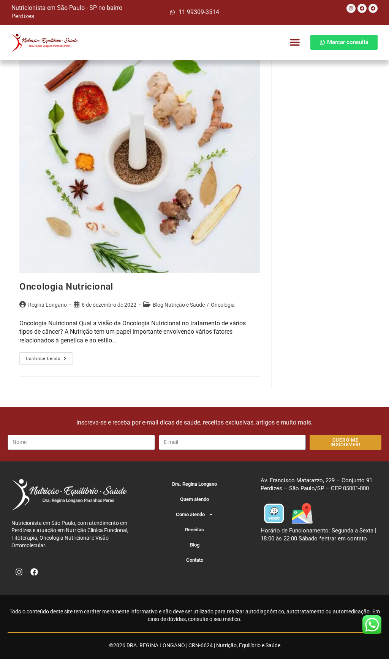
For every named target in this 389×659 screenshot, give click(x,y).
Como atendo (190, 514)
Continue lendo (49, 356)
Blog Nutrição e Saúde (179, 305)
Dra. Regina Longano (194, 484)
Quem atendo (194, 499)
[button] (295, 42)
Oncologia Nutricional (66, 286)
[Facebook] (362, 8)
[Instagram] (351, 8)
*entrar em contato (343, 538)
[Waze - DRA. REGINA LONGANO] (274, 512)
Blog (194, 545)
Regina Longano (47, 305)
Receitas (194, 529)
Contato (194, 560)
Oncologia (223, 305)
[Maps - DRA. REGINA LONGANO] (302, 512)
